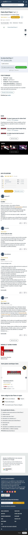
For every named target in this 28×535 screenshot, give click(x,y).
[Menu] (26, 4)
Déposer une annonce (21, 67)
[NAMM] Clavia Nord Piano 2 (8, 430)
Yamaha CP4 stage (5, 314)
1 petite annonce (5, 63)
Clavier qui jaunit (6, 414)
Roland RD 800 (22, 313)
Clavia (17, 14)
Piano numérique (5, 14)
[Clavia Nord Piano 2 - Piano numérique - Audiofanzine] (6, 1)
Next (26, 377)
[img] (4, 17)
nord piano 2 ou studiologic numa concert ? (11, 426)
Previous (1, 377)
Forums (20, 22)
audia (9, 95)
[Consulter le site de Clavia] (14, 12)
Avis (11, 22)
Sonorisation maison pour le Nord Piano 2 (11, 420)
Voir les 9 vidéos (14, 151)
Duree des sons (5, 422)
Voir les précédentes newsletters (8, 506)
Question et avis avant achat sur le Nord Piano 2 (12, 412)
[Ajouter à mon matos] (17, 12)
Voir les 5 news (14, 138)
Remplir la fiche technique (7, 92)
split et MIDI (5, 424)
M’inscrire (19, 502)
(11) (9, 17)
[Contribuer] (22, 17)
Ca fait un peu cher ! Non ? (8, 416)
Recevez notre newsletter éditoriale (10, 499)
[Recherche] (2, 5)
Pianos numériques (14, 81)
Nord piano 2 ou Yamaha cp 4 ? (9, 418)
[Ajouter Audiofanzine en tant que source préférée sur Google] (7, 469)
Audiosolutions (18, 207)
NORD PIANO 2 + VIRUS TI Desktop (10, 428)
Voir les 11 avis (14, 340)
